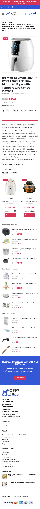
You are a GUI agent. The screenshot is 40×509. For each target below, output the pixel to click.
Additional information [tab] (14, 164)
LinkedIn (10, 110)
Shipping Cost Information (10, 462)
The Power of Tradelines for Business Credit (22, 482)
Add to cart (11, 215)
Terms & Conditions (8, 466)
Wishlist (4, 455)
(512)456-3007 (8, 401)
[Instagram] (12, 7)
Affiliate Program (7, 437)
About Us (5, 439)
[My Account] (26, 14)
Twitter (7, 110)
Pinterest (14, 110)
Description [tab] (9, 118)
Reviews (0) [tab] (9, 169)
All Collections (6, 457)
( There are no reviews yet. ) (18, 94)
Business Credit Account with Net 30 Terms (15, 435)
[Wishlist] (30, 14)
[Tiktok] (16, 7)
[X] (5, 7)
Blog (3, 444)
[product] (6, 232)
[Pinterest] (9, 7)
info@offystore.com (10, 411)
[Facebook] (1, 7)
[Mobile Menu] (3, 14)
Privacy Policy (6, 464)
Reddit (21, 110)
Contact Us (5, 442)
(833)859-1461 (8, 406)
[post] (4, 476)
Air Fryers (11, 105)
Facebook (3, 110)
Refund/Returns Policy (9, 459)
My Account (5, 452)
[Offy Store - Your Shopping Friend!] (11, 14)
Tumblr (17, 110)
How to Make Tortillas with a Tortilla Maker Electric (22, 475)
